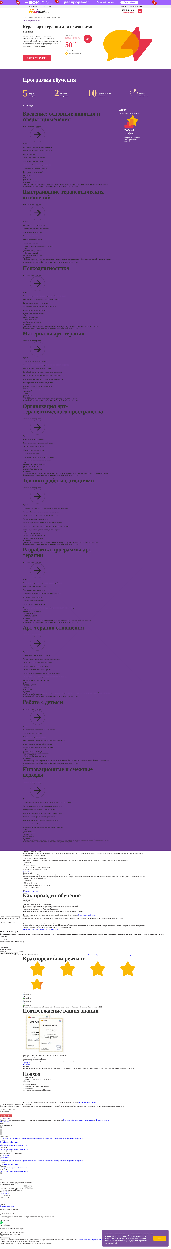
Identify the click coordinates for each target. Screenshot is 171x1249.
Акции (50, 6)
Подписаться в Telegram (31, 929)
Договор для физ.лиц (7, 1138)
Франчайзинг (22, 1145)
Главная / (25, 17)
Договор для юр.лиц (52, 1138)
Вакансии (7, 1142)
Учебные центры (22, 1149)
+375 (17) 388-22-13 (127, 10)
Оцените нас (4, 1157)
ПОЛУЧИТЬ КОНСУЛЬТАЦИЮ (9, 953)
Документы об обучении (75, 1138)
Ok (159, 1238)
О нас (43, 6)
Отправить (6, 1116)
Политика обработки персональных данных (30, 1138)
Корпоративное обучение (86, 915)
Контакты (14, 1142)
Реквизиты (62, 1138)
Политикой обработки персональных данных (103, 955)
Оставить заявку (37, 58)
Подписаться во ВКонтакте (49, 929)
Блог (1, 1149)
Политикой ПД (111, 1243)
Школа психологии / (34, 17)
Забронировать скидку (7, 1206)
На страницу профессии (31, 891)
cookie (117, 1236)
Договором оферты (126, 955)
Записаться (26, 871)
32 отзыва (6, 1155)
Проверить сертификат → (27, 1063)
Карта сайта (13, 1149)
